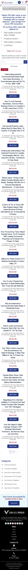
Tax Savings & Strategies (10, 468)
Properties (14, 536)
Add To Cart (12, 96)
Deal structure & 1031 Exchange (12, 476)
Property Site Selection (10, 464)
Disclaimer (9, 563)
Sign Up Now (14, 503)
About (14, 531)
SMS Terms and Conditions (14, 568)
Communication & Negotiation (11, 480)
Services (14, 534)
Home (14, 529)
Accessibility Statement (11, 566)
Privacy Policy (13, 563)
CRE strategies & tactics (10, 484)
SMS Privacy (18, 566)
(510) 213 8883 (14, 558)
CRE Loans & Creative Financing (12, 472)
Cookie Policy (19, 563)
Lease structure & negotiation (11, 488)
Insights (14, 539)
